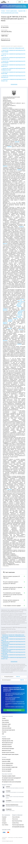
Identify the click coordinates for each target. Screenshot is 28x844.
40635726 (10, 319)
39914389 (22, 310)
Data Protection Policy (17, 820)
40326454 (15, 318)
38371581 (22, 299)
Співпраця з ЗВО (6, 726)
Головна (3, 10)
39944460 (22, 301)
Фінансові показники (7, 746)
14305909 (9, 146)
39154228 (18, 316)
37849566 (21, 226)
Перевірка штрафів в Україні (8, 775)
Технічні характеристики (18, 824)
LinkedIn (4, 819)
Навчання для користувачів (8, 730)
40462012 (5, 322)
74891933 (22, 679)
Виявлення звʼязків (6, 750)
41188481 (20, 315)
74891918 (18, 676)
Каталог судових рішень (11, 10)
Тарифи (4, 718)
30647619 (5, 243)
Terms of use (15, 819)
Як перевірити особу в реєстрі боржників (11, 781)
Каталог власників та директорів (9, 767)
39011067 (19, 304)
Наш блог (4, 731)
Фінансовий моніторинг (7, 742)
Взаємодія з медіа (6, 724)
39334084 (10, 321)
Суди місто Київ (21, 10)
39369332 (5, 309)
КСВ (3, 733)
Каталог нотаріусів (6, 771)
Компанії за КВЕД (6, 761)
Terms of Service (16, 817)
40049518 (20, 303)
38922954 (17, 141)
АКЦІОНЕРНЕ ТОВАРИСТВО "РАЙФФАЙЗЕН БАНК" (13, 48)
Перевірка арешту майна (8, 779)
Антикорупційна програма (18, 826)
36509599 (19, 306)
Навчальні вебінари (6, 728)
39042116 (19, 313)
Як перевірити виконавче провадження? (11, 777)
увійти (19, 1)
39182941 (20, 317)
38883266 (5, 323)
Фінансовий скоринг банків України (10, 754)
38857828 (20, 312)
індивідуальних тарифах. (21, 6)
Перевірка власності (7, 744)
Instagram (4, 822)
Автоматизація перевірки (8, 748)
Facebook (4, 817)
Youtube (4, 820)
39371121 (20, 300)
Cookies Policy (15, 822)
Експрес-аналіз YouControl (8, 752)
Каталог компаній (6, 759)
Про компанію (5, 720)
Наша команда (5, 722)
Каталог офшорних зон (7, 765)
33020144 (18, 305)
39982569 (20, 311)
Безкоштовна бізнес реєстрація (14, 710)
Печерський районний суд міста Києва (9, 12)
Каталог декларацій (6, 769)
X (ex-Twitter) (5, 824)
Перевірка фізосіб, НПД (7, 740)
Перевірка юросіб (6, 738)
